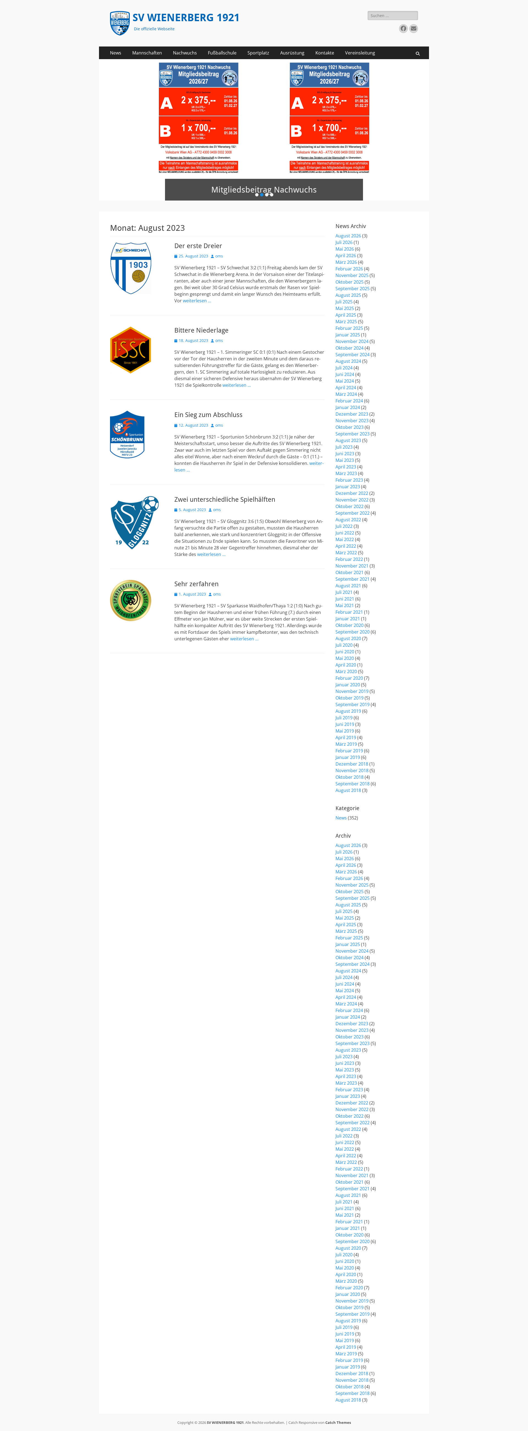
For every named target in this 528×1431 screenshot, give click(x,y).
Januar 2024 (348, 407)
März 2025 (346, 322)
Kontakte (324, 53)
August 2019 (348, 711)
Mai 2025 (345, 308)
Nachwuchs (185, 53)
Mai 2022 (345, 539)
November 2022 (352, 500)
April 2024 (346, 388)
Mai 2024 (345, 381)
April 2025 (346, 315)
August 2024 (348, 361)
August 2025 (348, 295)
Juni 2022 (345, 533)
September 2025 (353, 289)
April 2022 (346, 546)
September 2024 (353, 355)
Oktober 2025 (350, 282)
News (115, 53)
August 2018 (348, 790)
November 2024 (352, 341)
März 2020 (346, 671)
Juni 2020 (345, 652)
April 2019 (346, 737)
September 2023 (353, 434)
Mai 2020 (345, 658)
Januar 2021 (348, 619)
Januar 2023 (348, 487)
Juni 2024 (345, 374)
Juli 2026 (344, 242)
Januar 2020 (348, 685)
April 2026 (346, 256)
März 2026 (346, 262)
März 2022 (346, 553)
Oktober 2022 (350, 506)
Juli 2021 (344, 592)
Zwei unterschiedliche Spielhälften (224, 499)
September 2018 (353, 784)
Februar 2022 (349, 559)
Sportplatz (258, 53)
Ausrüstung (292, 53)
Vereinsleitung (360, 53)
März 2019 (346, 744)
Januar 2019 (348, 757)
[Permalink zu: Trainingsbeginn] (264, 130)
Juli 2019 (344, 718)
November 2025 (352, 275)
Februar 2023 (349, 480)
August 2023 (348, 440)
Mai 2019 (345, 731)
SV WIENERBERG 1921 (186, 18)
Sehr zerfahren (196, 584)
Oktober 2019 (350, 698)
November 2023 (352, 421)
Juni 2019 (345, 724)
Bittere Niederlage (201, 330)
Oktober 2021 (350, 572)
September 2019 (353, 704)
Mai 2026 (345, 249)
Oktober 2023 (350, 427)
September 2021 (353, 579)
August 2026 (348, 236)
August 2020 (348, 638)
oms (219, 256)
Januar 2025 (348, 335)
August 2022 (348, 520)
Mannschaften (147, 53)
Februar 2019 (349, 751)
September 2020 (353, 632)
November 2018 (352, 770)
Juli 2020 (344, 645)
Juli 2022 (344, 526)
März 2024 (346, 394)
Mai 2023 (345, 460)
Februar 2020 (349, 678)
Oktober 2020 (350, 625)
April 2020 (346, 665)
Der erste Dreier (198, 246)
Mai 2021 (345, 605)
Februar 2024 (349, 401)
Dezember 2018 (352, 764)
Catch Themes (338, 1422)
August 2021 (348, 586)
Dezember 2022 (352, 493)
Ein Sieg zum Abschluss (208, 415)
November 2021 (352, 566)
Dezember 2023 (352, 414)
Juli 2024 (344, 368)
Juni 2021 (345, 599)
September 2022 (353, 513)
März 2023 (346, 473)
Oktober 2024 (350, 348)
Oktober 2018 (350, 777)
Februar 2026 (349, 269)
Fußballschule (222, 53)
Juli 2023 (344, 447)
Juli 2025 (344, 302)
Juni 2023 (345, 454)
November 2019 (352, 691)
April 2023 (346, 467)
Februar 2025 (349, 328)
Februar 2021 (349, 612)
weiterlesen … (197, 301)
